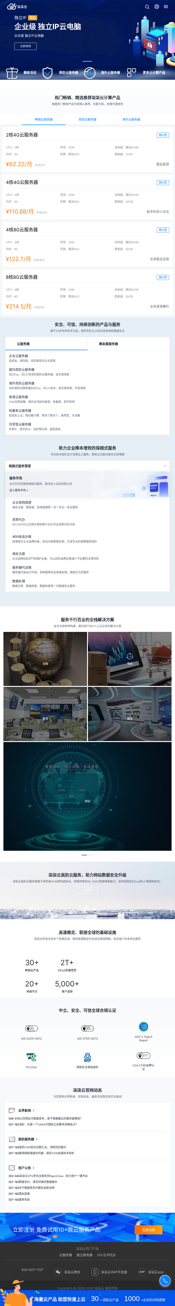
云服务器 (65, 1255)
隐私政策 (19, 1193)
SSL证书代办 (106, 1255)
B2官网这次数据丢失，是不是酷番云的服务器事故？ (46, 1118)
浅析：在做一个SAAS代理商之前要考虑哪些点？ (43, 1124)
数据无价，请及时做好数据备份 (33, 1182)
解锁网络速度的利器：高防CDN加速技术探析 (41, 1153)
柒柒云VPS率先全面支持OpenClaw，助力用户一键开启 (48, 1176)
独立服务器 (85, 1255)
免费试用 (148, 1230)
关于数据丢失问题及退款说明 (31, 1188)
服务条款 (19, 1199)
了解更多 (87, 890)
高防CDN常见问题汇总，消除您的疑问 (37, 1147)
